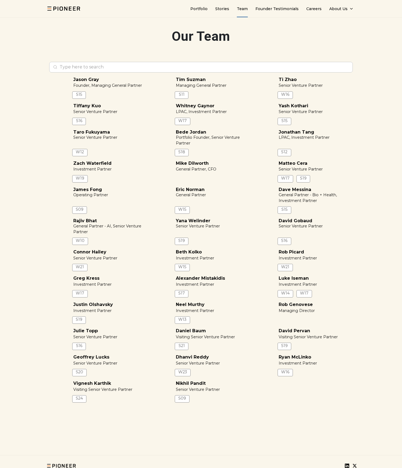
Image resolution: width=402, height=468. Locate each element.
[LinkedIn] (347, 466)
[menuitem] (199, 8)
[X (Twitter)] (355, 466)
